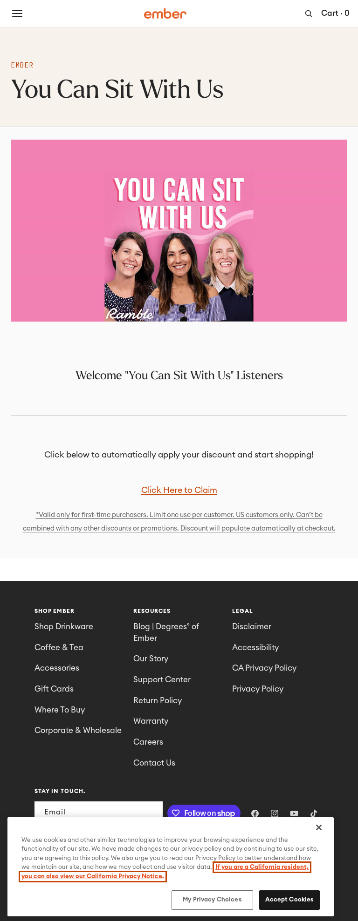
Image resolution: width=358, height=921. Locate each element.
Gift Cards (54, 689)
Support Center (162, 680)
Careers (148, 742)
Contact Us (154, 763)
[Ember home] (165, 13)
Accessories (56, 668)
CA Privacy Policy (264, 668)
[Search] (308, 13)
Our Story (150, 659)
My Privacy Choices (212, 900)
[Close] (319, 827)
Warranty (150, 721)
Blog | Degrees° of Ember (166, 632)
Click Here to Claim (179, 490)
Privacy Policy (257, 689)
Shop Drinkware (63, 627)
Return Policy (157, 701)
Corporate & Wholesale (78, 730)
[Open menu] (17, 13)
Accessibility (255, 648)
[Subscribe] (152, 812)
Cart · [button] (335, 13)
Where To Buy (59, 710)
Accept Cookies (289, 900)
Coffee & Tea (58, 648)
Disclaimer (251, 627)
